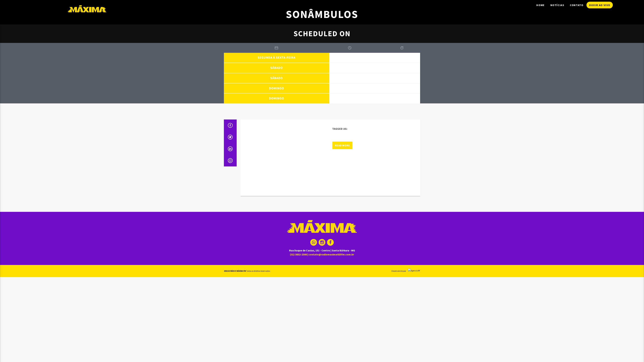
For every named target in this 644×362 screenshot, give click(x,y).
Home (540, 5)
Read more (342, 145)
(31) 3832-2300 (298, 254)
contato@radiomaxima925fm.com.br (331, 254)
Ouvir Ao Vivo (599, 5)
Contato (576, 5)
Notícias (557, 5)
